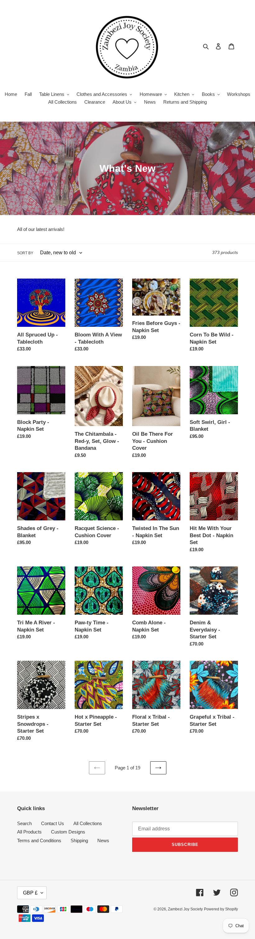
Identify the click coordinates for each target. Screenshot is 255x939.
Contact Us (52, 823)
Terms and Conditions (39, 840)
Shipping (79, 840)
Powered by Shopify (221, 909)
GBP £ (30, 892)
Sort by (25, 253)
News (103, 840)
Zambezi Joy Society (185, 909)
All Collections (87, 823)
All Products (29, 831)
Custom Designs (68, 831)
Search (24, 823)
